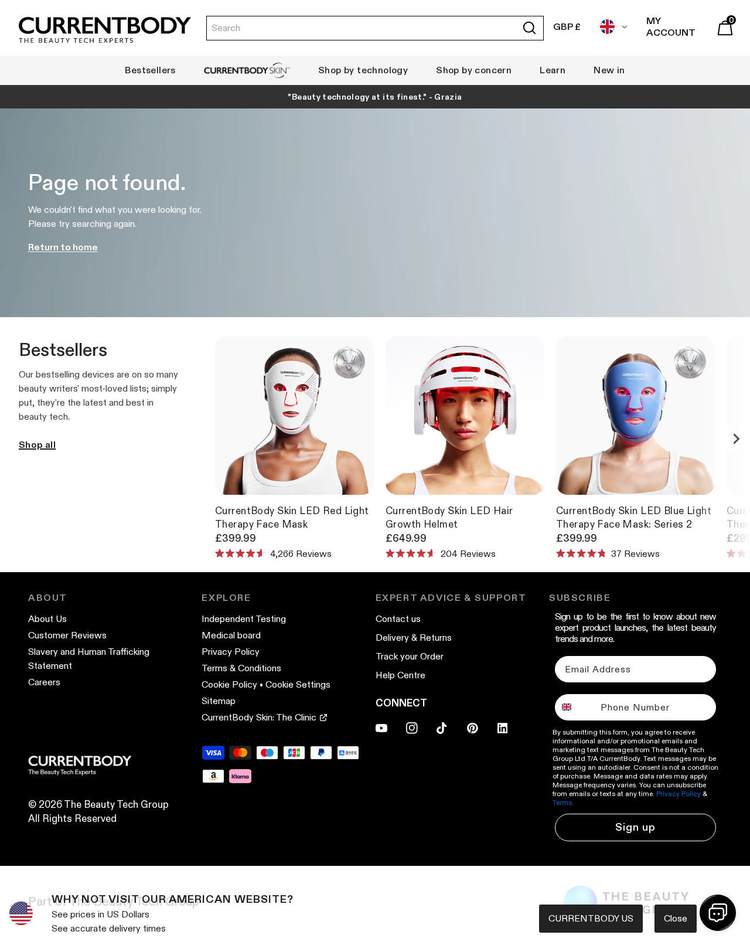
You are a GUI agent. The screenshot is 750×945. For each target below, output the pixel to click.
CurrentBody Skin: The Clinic (259, 717)
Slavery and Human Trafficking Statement (88, 658)
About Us (47, 618)
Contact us (398, 618)
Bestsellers (150, 70)
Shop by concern (474, 70)
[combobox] (575, 707)
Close (675, 918)
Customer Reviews (67, 635)
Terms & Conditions (241, 668)
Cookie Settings (297, 684)
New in (609, 70)
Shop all (37, 444)
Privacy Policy (231, 651)
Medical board (231, 635)
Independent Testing (244, 618)
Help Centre (400, 675)
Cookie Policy (229, 684)
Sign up (635, 827)
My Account (671, 26)
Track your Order (410, 656)
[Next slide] (736, 439)
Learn (552, 70)
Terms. (563, 802)
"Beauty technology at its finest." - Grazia (375, 96)
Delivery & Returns (414, 637)
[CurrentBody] (105, 31)
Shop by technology (363, 70)
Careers (44, 682)
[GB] (610, 26)
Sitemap (219, 700)
